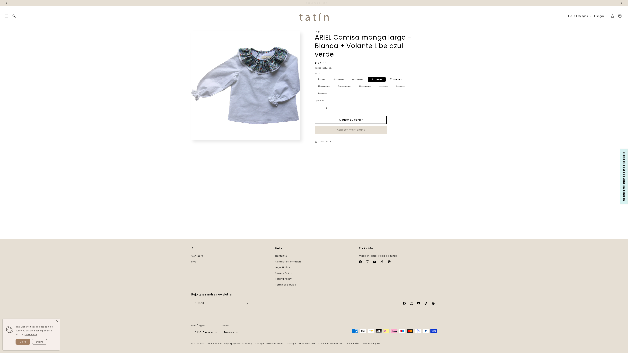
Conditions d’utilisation (330, 343)
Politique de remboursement (269, 343)
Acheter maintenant (351, 129)
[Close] (57, 321)
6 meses (359, 80)
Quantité (319, 100)
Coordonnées (353, 343)
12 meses (396, 79)
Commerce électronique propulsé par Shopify (229, 343)
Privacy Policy (283, 273)
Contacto (197, 256)
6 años (402, 87)
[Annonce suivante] (621, 3)
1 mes (323, 80)
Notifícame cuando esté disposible (624, 176)
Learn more (31, 334)
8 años (324, 94)
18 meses (325, 87)
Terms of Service (285, 284)
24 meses (346, 87)
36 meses (366, 87)
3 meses (340, 80)
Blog (193, 261)
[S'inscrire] (246, 303)
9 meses (376, 79)
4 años (385, 87)
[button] (6, 16)
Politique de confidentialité (301, 343)
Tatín (202, 343)
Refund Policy (283, 278)
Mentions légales (371, 343)
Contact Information (288, 261)
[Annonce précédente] (6, 3)
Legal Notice (282, 267)
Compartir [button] (325, 141)
